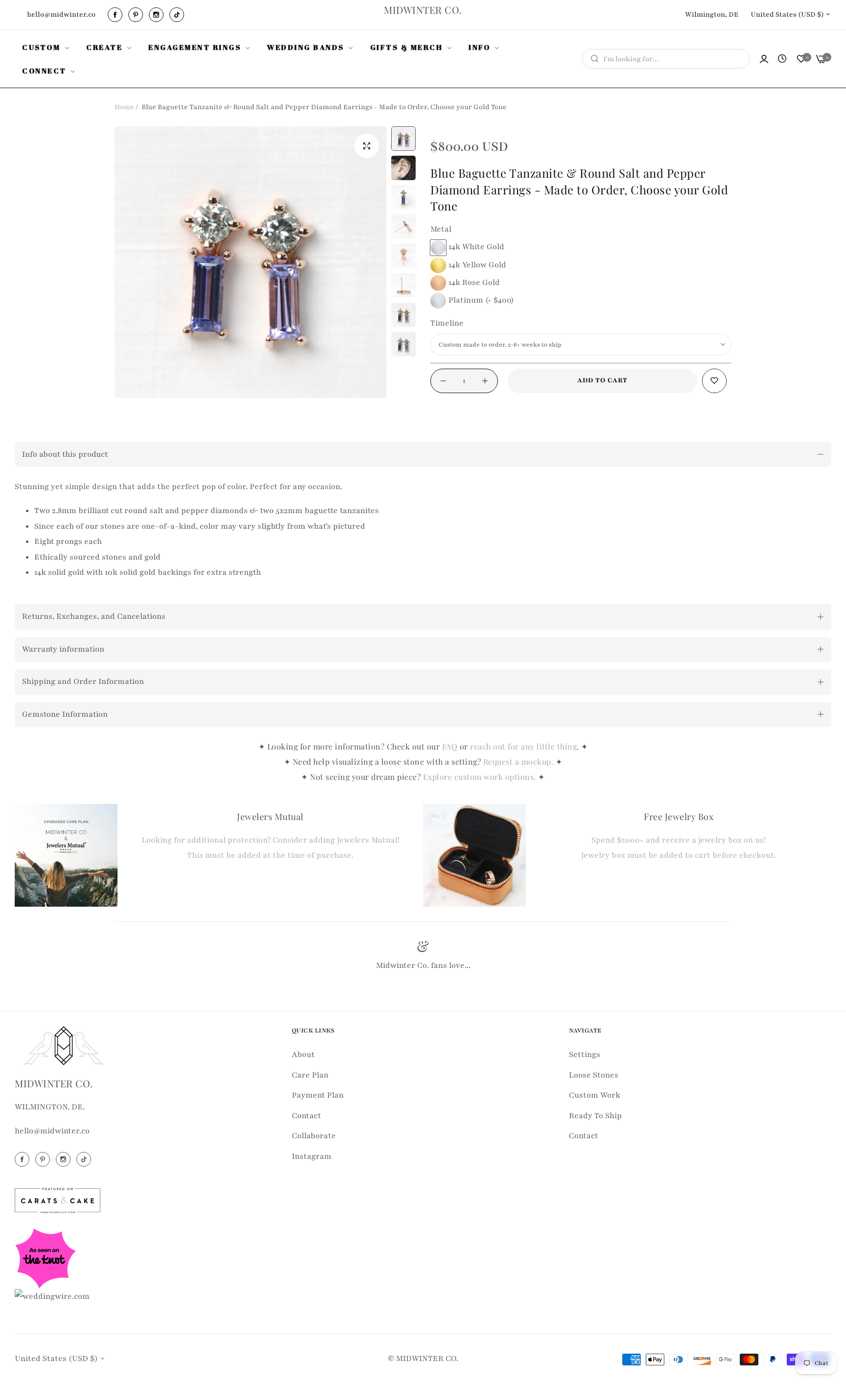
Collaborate (314, 1135)
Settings (584, 1054)
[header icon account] (764, 59)
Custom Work (594, 1095)
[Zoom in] (366, 146)
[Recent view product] (782, 59)
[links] (116, 14)
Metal (440, 229)
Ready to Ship (595, 1115)
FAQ (450, 746)
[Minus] (443, 381)
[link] (47, 47)
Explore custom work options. (481, 777)
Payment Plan (318, 1095)
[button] (714, 381)
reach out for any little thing (523, 746)
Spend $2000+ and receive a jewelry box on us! (678, 840)
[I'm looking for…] (592, 59)
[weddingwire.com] (52, 1295)
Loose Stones (593, 1075)
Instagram (311, 1156)
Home (124, 107)
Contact (306, 1115)
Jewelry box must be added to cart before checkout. (678, 855)
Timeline (447, 323)
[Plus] (485, 381)
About (303, 1054)
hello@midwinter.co (52, 1131)
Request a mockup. (519, 761)
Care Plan (310, 1075)
